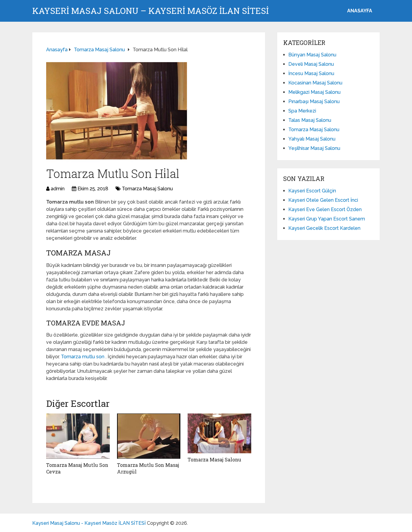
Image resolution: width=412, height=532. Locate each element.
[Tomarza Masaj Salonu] (219, 433)
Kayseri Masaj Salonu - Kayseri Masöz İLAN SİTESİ (89, 523)
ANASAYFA (359, 11)
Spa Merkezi (302, 111)
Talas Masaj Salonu (309, 120)
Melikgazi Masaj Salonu (314, 92)
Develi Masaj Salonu (311, 64)
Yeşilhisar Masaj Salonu (314, 148)
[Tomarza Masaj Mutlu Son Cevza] (78, 436)
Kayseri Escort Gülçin (312, 191)
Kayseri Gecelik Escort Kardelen (324, 228)
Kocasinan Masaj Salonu (315, 83)
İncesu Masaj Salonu (311, 73)
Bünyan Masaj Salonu (312, 55)
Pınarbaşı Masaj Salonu (314, 101)
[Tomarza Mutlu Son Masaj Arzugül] (149, 436)
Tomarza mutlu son (83, 356)
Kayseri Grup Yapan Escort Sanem (326, 219)
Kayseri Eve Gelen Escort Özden (325, 209)
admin (58, 189)
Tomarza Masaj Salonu (147, 189)
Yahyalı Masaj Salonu (311, 139)
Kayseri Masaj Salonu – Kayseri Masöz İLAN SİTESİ (150, 11)
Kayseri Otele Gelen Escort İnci (323, 200)
